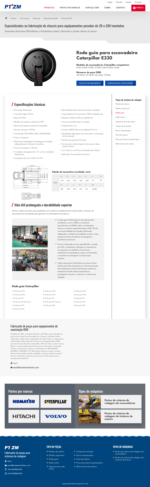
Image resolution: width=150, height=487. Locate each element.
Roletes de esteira (122, 104)
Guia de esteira (122, 135)
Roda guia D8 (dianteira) (22, 302)
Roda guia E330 (19, 295)
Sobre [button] (107, 8)
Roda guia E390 (19, 291)
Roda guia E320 (80, 295)
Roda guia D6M (50, 305)
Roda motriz (120, 117)
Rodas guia (36, 18)
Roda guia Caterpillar (51, 18)
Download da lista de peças (120, 83)
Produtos (14, 18)
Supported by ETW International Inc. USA (75, 484)
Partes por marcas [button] (70, 8)
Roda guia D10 (49, 298)
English (110, 2)
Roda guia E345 (80, 291)
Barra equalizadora (123, 131)
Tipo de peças (24, 18)
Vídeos (139, 8)
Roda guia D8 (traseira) (53, 302)
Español (128, 2)
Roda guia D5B (80, 305)
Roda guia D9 (79, 298)
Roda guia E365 (50, 291)
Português (138, 2)
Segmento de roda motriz (125, 122)
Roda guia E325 (50, 295)
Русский (119, 2)
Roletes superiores (123, 108)
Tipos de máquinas (123, 447)
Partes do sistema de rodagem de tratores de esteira (119, 416)
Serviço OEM (92, 8)
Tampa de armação (123, 126)
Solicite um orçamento (90, 83)
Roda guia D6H (19, 309)
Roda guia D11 (18, 298)
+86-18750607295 (15, 469)
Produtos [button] (49, 8)
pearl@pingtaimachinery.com (26, 367)
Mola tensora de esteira (125, 144)
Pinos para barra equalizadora (128, 139)
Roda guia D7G (19, 305)
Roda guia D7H (80, 302)
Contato (120, 8)
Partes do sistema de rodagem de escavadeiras (120, 402)
